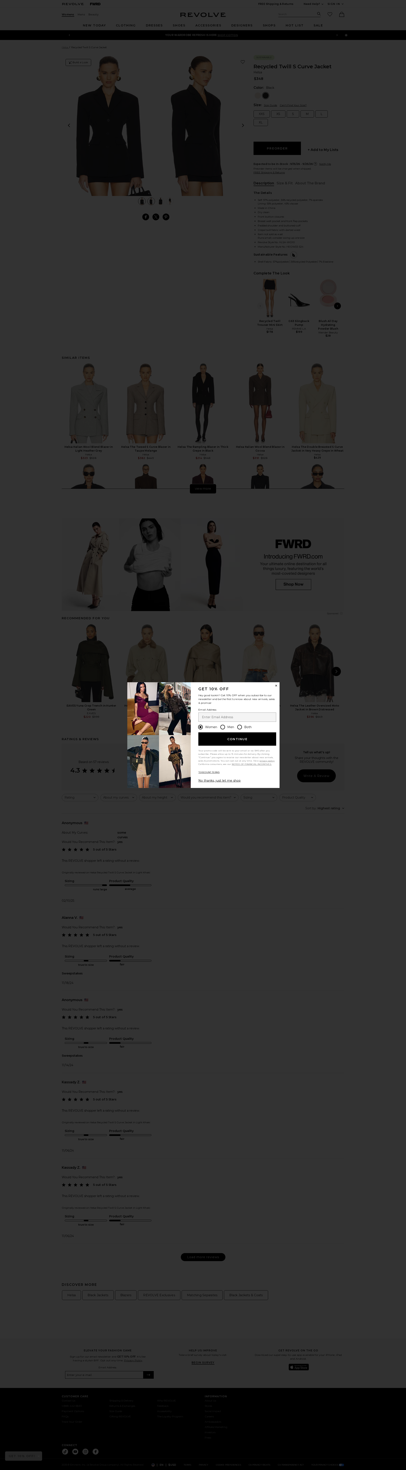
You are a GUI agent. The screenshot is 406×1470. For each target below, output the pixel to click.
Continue (237, 739)
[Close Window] (276, 685)
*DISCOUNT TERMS (209, 772)
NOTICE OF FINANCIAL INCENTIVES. (252, 764)
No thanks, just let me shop (219, 780)
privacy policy (266, 760)
